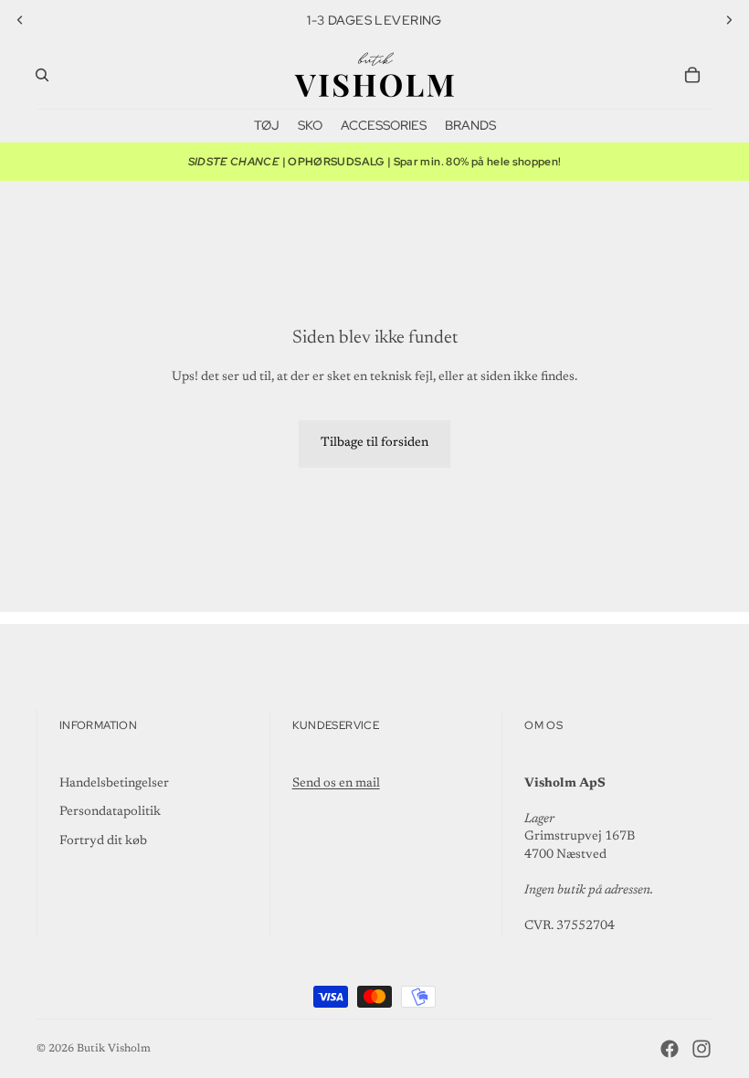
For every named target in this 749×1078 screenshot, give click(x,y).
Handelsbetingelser (114, 783)
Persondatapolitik (110, 812)
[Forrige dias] (20, 20)
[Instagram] (701, 1049)
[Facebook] (669, 1049)
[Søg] (42, 75)
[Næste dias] (729, 20)
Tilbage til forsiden (374, 443)
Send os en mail (336, 783)
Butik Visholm (114, 1048)
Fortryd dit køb (103, 841)
